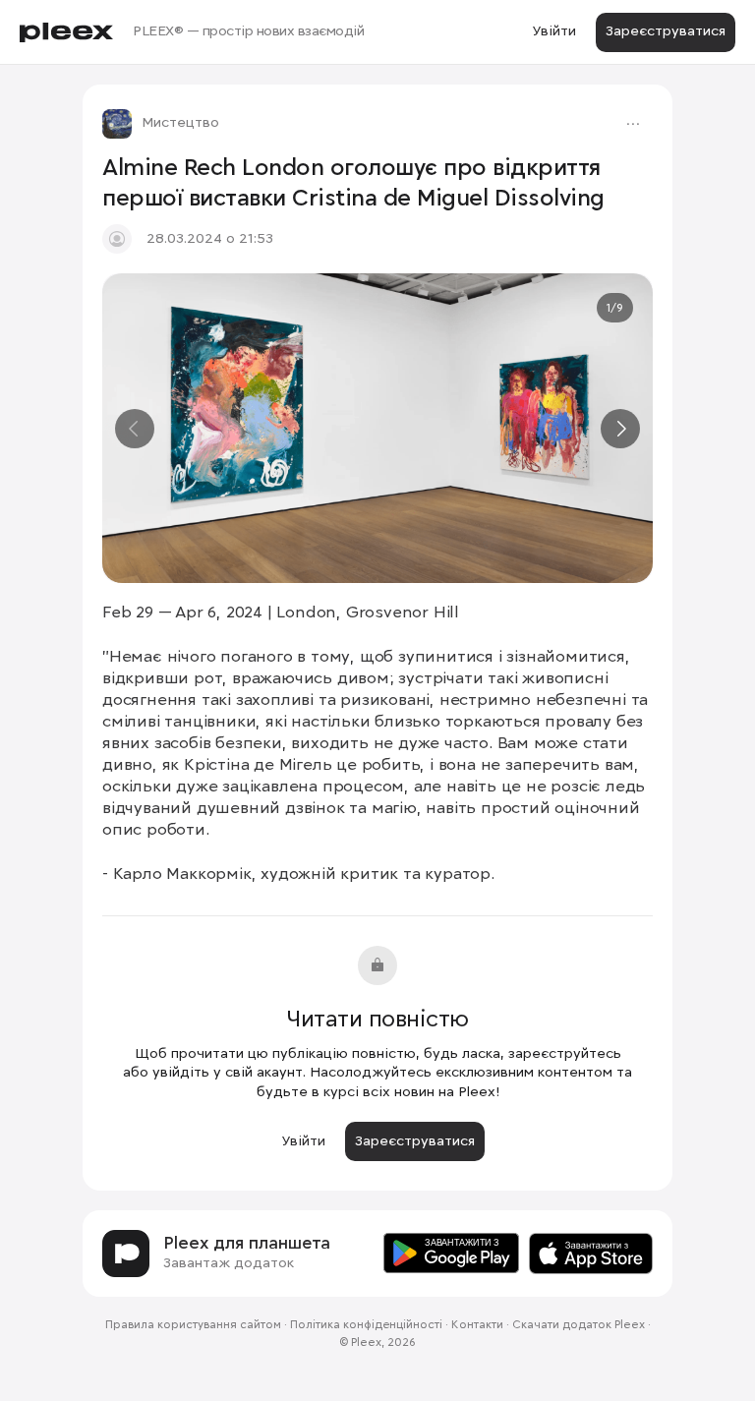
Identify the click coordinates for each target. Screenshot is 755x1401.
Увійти (554, 31)
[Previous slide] (134, 428)
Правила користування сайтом (193, 1325)
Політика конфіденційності (366, 1325)
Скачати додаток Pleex (578, 1325)
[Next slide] (620, 428)
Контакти (477, 1325)
